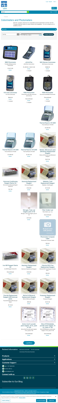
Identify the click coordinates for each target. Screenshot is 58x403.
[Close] (55, 396)
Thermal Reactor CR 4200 (48, 123)
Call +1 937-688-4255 (9, 366)
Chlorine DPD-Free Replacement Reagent (48, 266)
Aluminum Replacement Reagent (29, 266)
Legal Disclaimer (30, 392)
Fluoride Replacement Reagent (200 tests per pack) (10, 297)
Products (6, 16)
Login (47, 1)
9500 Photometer (29, 92)
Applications (7, 359)
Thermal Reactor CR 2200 (29, 150)
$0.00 (54, 12)
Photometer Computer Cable (48, 237)
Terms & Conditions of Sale (7, 392)
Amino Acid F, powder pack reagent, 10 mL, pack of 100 (29, 325)
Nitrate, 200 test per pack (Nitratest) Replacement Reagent (48, 151)
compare (29, 70)
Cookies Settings (5, 400)
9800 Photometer (10, 62)
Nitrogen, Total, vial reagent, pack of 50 (29, 211)
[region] (29, 398)
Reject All (51, 400)
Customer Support (9, 363)
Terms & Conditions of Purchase (19, 392)
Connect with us (8, 368)
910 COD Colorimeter (10, 92)
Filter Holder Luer (47, 210)
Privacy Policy (36, 392)
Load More (29, 343)
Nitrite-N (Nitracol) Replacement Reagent (29, 296)
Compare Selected (48, 34)
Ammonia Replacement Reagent (29, 182)
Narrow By (4, 29)
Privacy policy (22, 397)
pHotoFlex (29, 62)
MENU (53, 8)
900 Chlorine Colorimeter (48, 62)
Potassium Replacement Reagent (47, 296)
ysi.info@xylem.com (9, 371)
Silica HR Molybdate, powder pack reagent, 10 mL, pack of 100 (47, 325)
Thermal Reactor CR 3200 (10, 150)
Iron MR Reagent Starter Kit (10, 266)
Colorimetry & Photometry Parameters (27, 351)
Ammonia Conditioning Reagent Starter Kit (10, 182)
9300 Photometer (47, 92)
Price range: (23, 34)
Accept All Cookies (41, 400)
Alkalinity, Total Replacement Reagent (48, 182)
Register (50, 1)
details (10, 70)
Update (40, 34)
